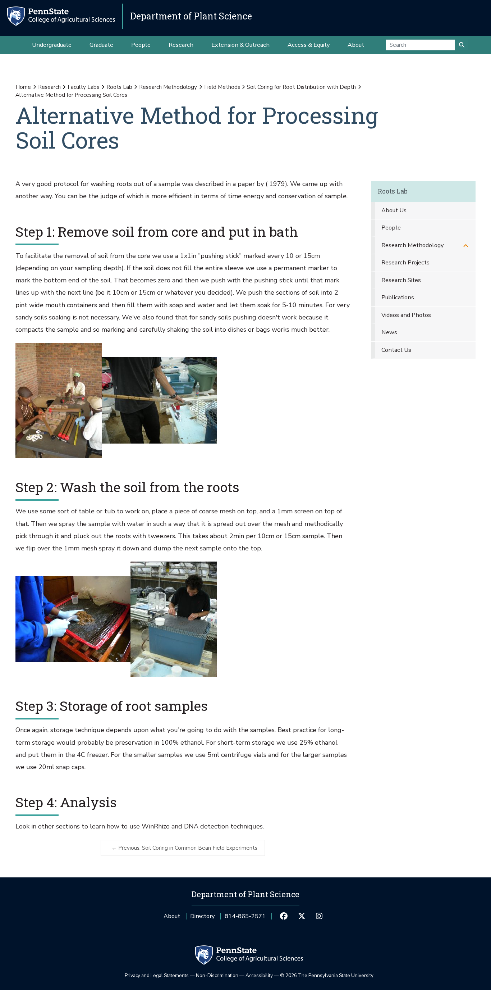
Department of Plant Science (191, 16)
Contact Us (396, 350)
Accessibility (259, 975)
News (389, 332)
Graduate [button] (101, 45)
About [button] (356, 45)
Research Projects (405, 262)
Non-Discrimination (217, 975)
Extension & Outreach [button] (240, 45)
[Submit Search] (461, 45)
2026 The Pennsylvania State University (326, 975)
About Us (394, 210)
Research (49, 87)
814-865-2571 (245, 918)
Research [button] (181, 45)
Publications (397, 297)
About (172, 916)
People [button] (141, 45)
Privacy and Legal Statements (157, 975)
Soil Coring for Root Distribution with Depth (301, 87)
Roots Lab (119, 87)
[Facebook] (284, 916)
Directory (202, 916)
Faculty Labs (83, 87)
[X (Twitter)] (301, 916)
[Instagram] (319, 916)
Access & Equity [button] (309, 45)
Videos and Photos (406, 315)
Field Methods (222, 87)
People (391, 227)
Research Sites (401, 280)
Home (23, 87)
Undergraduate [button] (52, 45)
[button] (466, 245)
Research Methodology (168, 87)
